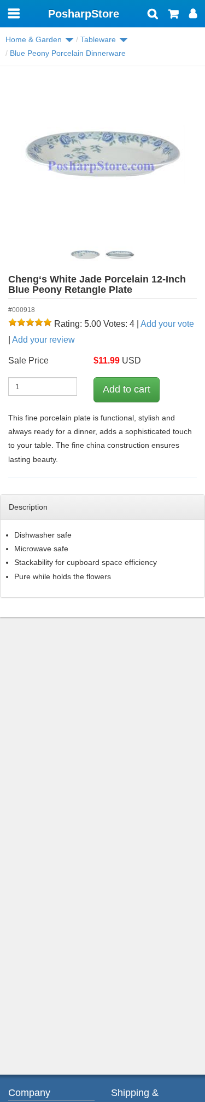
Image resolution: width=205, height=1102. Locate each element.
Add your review (43, 339)
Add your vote (167, 323)
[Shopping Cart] (173, 14)
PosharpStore (83, 14)
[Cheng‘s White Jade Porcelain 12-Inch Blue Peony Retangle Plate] (102, 156)
